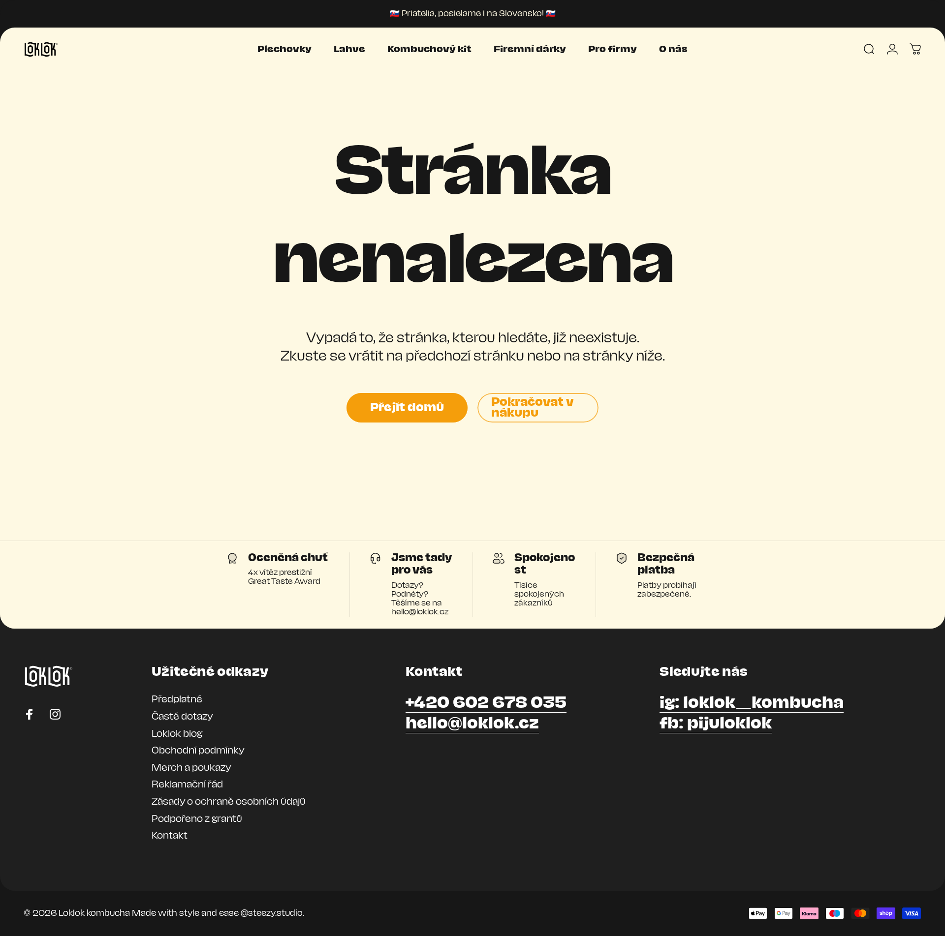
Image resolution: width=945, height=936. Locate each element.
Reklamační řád (187, 784)
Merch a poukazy (191, 768)
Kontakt (170, 836)
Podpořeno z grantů (197, 819)
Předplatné (177, 699)
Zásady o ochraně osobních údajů (229, 802)
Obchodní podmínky (198, 751)
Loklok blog (177, 734)
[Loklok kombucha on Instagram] (55, 714)
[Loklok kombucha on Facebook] (29, 714)
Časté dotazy (182, 717)
